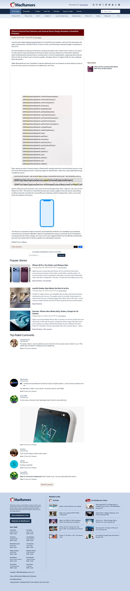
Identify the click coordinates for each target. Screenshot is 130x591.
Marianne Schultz (31, 550)
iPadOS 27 (48, 16)
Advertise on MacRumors (21, 521)
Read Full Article (37, 281)
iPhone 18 (107, 16)
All (118, 16)
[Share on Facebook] (80, 247)
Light (44, 582)
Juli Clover (13, 537)
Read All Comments (47, 484)
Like (30, 348)
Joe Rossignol (62, 267)
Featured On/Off (15, 582)
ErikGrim (23, 449)
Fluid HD (36, 582)
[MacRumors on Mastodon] (106, 5)
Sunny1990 (23, 396)
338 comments (16, 247)
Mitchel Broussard (15, 543)
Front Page (15, 11)
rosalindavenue (25, 339)
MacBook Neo (76, 16)
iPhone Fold (28, 16)
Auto (41, 582)
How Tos (47, 11)
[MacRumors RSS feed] (116, 5)
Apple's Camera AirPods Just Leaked (70, 506)
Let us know (84, 5)
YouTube (56, 500)
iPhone (24, 242)
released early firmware (33, 42)
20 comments (47, 281)
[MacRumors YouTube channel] (109, 5)
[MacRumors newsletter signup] (119, 5)
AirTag (98, 16)
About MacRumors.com (20, 515)
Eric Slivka (38, 37)
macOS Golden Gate (62, 16)
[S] (14, 468)
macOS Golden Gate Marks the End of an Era (50, 288)
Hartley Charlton (14, 550)
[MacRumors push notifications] (113, 5)
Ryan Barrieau (30, 557)
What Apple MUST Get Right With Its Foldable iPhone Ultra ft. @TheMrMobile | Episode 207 (108, 506)
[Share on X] (76, 247)
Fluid (32, 582)
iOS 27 (38, 16)
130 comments (47, 329)
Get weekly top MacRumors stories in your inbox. (46, 252)
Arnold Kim (13, 530)
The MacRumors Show (99, 500)
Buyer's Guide (68, 11)
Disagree (34, 348)
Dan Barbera (13, 557)
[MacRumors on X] (103, 5)
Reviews (56, 11)
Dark (47, 582)
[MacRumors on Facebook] (100, 5)
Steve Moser (13, 564)
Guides (37, 11)
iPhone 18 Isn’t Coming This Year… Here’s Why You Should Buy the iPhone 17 (71, 528)
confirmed (78, 57)
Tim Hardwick (62, 316)
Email (11, 533)
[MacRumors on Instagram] (97, 5)
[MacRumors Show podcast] (94, 5)
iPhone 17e (88, 16)
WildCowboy (24, 379)
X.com (15, 533)
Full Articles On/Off (24, 582)
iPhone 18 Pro (16, 16)
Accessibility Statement (15, 579)
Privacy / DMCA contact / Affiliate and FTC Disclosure (23, 576)
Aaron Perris (29, 564)
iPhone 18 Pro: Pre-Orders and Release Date (50, 265)
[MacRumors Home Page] (22, 5)
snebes (22, 461)
